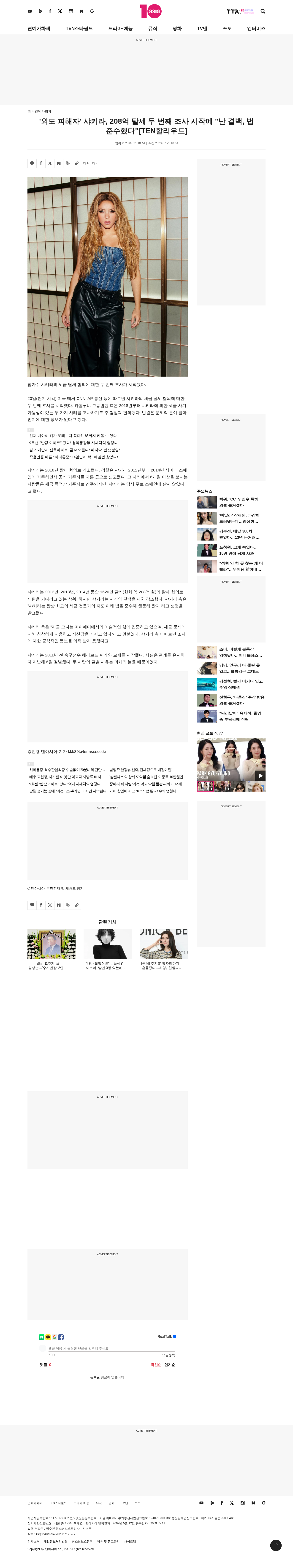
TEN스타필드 (79, 28)
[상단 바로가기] (276, 1545)
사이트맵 (130, 1541)
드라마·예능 (120, 28)
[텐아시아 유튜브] (30, 11)
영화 (177, 28)
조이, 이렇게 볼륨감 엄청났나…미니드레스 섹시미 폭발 (238, 655)
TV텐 (202, 28)
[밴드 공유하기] (67, 163)
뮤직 (152, 28)
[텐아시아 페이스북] (50, 11)
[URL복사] (76, 163)
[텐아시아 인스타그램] (71, 11)
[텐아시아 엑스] (60, 11)
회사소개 (33, 1541)
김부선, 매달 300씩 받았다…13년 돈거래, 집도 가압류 (238, 537)
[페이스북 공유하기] (41, 163)
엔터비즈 (256, 28)
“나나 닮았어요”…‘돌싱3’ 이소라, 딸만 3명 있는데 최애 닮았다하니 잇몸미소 (104, 967)
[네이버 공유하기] (58, 163)
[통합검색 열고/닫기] (263, 12)
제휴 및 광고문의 (108, 1541)
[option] (231, 759)
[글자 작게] (94, 163)
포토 (227, 28)
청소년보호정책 (82, 1541)
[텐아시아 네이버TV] (40, 11)
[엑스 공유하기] (49, 163)
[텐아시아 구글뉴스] (92, 11)
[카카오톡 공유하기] (32, 163)
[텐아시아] (151, 11)
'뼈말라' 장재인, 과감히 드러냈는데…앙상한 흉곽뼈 (239, 521)
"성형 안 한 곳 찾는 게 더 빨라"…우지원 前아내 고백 (241, 569)
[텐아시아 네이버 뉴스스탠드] (81, 11)
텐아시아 (51, 1549)
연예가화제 (38, 28)
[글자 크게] (85, 163)
